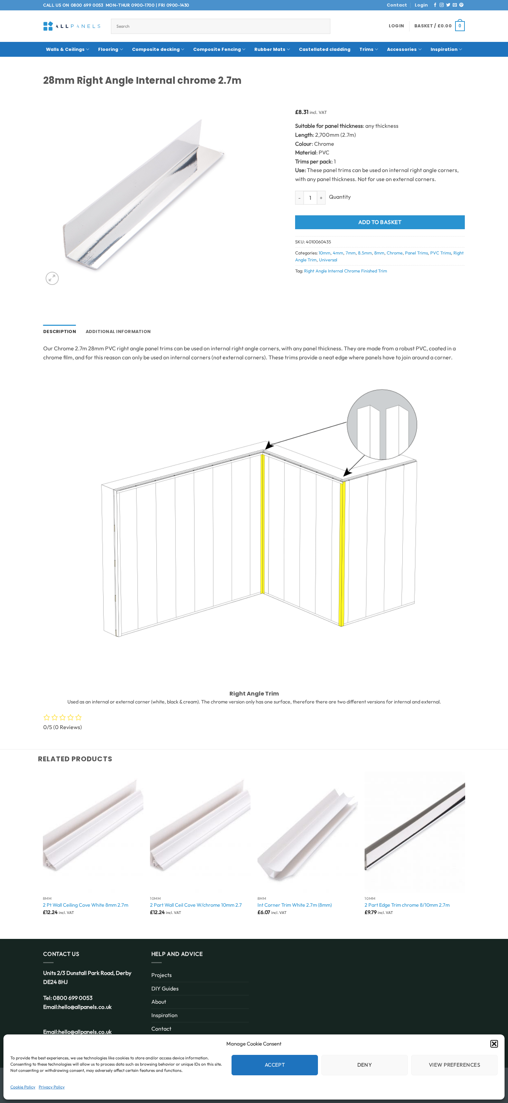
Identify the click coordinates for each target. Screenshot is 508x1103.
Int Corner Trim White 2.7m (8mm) (294, 905)
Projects (161, 974)
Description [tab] (59, 331)
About (158, 1001)
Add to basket (380, 221)
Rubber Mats (269, 49)
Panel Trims (416, 252)
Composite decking (156, 49)
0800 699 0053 (87, 5)
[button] (494, 1043)
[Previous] (43, 849)
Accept (275, 1064)
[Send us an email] (455, 5)
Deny (364, 1064)
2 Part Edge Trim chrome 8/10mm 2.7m (407, 905)
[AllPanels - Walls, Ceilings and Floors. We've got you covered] (72, 26)
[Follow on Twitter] (448, 5)
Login (421, 5)
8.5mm (365, 252)
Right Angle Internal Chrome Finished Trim (345, 270)
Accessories (402, 49)
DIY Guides (165, 988)
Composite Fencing (217, 49)
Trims (366, 49)
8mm (379, 252)
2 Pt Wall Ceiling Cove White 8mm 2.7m (85, 905)
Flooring (108, 49)
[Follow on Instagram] (442, 5)
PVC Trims (440, 252)
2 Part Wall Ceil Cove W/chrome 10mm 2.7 (196, 905)
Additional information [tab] (118, 331)
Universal (328, 259)
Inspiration (444, 49)
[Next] (465, 849)
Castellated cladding (324, 49)
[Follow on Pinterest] (461, 5)
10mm (324, 252)
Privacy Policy (52, 1086)
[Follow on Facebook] (435, 5)
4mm (338, 252)
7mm (351, 252)
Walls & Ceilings (65, 49)
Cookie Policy (22, 1086)
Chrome (395, 252)
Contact (397, 5)
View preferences (454, 1064)
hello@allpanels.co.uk (85, 1006)
